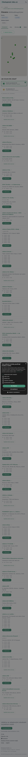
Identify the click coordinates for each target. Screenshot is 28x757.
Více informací (19, 371)
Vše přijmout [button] (14, 386)
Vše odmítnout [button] (14, 389)
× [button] (25, 363)
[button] (14, 392)
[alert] (14, 378)
